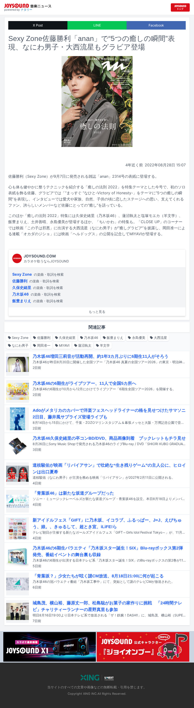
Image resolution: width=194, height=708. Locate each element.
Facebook (156, 25)
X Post (38, 25)
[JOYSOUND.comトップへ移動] (180, 7)
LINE (97, 25)
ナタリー (26, 9)
